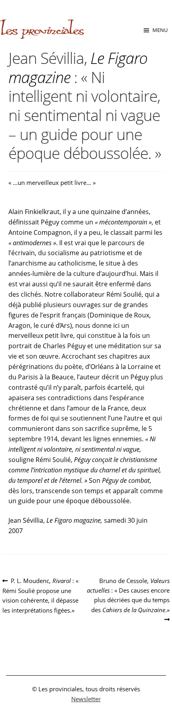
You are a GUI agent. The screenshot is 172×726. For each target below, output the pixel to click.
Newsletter (86, 699)
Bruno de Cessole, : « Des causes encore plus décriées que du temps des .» (128, 595)
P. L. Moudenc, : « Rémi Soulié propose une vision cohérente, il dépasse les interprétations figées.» (40, 595)
